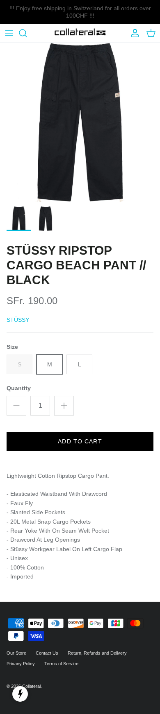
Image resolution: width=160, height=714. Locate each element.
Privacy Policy (21, 663)
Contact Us (47, 653)
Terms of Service (61, 663)
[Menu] (9, 33)
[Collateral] (80, 33)
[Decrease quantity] (16, 406)
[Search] (27, 33)
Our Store (16, 653)
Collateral (31, 686)
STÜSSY (18, 319)
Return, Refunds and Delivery (97, 653)
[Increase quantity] (64, 406)
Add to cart (80, 441)
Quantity (19, 388)
